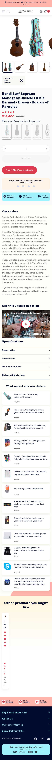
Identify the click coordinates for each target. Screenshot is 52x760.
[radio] (6, 132)
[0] (46, 11)
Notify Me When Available (19, 170)
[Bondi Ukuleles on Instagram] (42, 739)
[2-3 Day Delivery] (37, 702)
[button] (8, 113)
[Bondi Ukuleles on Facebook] (35, 738)
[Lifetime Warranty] (3, 702)
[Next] (49, 67)
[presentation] (48, 132)
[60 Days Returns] (20, 702)
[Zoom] (41, 53)
